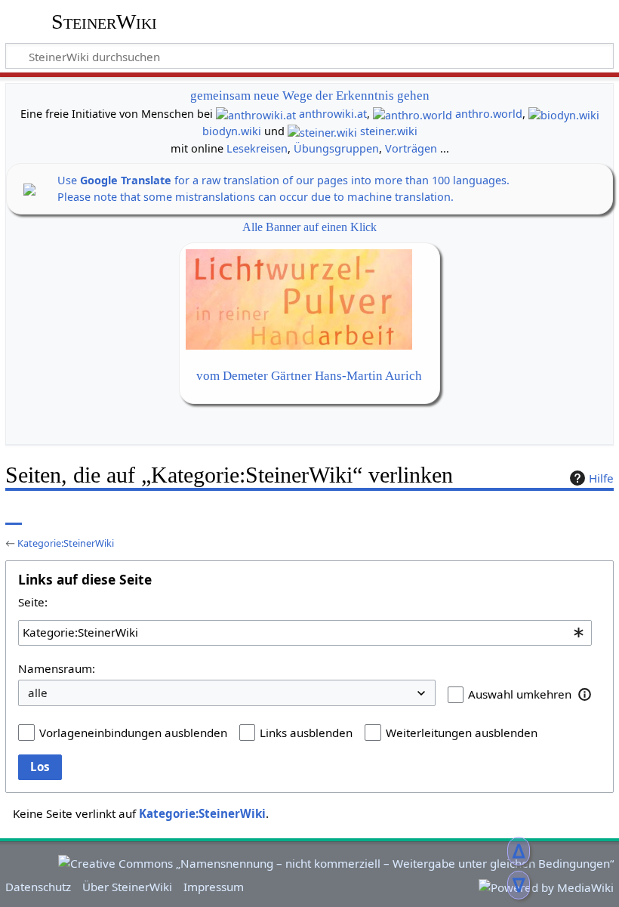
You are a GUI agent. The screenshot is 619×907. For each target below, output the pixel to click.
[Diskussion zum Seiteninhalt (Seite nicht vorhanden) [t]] (47, 514)
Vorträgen (411, 148)
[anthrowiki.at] (256, 113)
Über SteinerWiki (127, 886)
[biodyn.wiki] (563, 113)
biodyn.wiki (231, 131)
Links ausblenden (306, 732)
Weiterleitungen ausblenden (461, 732)
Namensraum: (56, 668)
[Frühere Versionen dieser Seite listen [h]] (566, 514)
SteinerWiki (104, 21)
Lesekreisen (257, 148)
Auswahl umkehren (519, 694)
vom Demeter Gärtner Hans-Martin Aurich (309, 376)
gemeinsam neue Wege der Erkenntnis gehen (310, 95)
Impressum (213, 886)
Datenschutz (38, 886)
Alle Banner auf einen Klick (309, 227)
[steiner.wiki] (322, 131)
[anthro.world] (412, 113)
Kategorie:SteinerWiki (65, 543)
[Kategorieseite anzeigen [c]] (13, 514)
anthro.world (488, 113)
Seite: (33, 601)
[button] (584, 694)
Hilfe (601, 478)
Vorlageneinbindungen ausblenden (133, 732)
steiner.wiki (388, 131)
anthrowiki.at (333, 113)
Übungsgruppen (336, 148)
